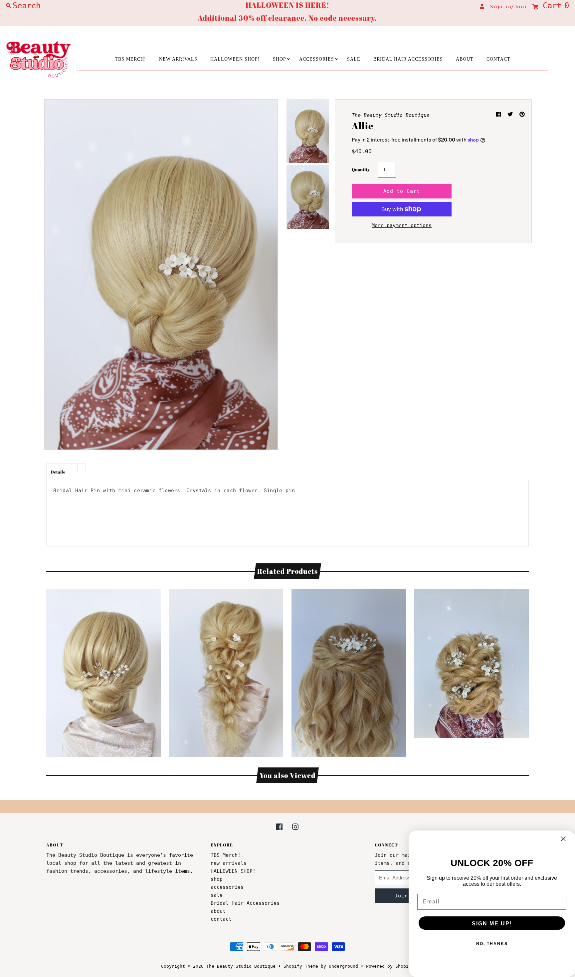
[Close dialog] (563, 839)
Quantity (361, 169)
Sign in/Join (505, 7)
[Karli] (348, 671)
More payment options (402, 225)
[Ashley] (471, 662)
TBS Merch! (130, 59)
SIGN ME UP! (492, 923)
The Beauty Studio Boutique (241, 966)
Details (58, 472)
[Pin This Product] (522, 114)
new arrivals (178, 59)
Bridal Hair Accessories (408, 59)
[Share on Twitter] (511, 114)
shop (279, 59)
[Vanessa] (103, 671)
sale (353, 59)
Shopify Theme (301, 966)
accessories (316, 59)
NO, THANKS (492, 943)
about (465, 59)
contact (498, 59)
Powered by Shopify (390, 966)
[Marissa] (226, 671)
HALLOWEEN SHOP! (235, 59)
